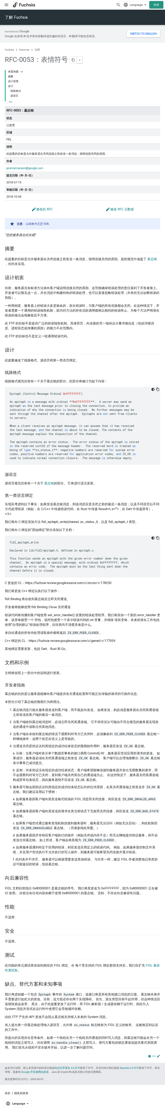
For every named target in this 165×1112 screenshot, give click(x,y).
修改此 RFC (42, 209)
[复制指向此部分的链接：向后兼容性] (33, 878)
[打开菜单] (6, 5)
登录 (156, 4)
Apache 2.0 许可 (129, 1067)
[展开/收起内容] (21, 71)
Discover (24, 49)
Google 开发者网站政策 (35, 1071)
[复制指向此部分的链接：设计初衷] (28, 278)
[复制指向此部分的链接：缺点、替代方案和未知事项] (66, 984)
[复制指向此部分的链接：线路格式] (25, 372)
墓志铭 (152, 259)
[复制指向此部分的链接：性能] (18, 907)
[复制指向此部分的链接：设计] (18, 350)
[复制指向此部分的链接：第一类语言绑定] (37, 495)
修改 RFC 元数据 (119, 209)
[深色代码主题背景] (153, 389)
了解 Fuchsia (16, 17)
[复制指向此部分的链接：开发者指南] (29, 685)
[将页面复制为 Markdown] (73, 60)
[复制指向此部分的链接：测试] (18, 955)
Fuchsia (9, 49)
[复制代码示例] (157, 389)
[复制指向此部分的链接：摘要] (18, 249)
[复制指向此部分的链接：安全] (18, 931)
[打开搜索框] (118, 4)
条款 (7, 1093)
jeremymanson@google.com (24, 168)
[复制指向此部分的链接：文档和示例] (33, 663)
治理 (37, 49)
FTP (40, 223)
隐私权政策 (21, 1093)
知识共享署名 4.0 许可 (67, 1067)
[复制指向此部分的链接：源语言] (21, 475)
